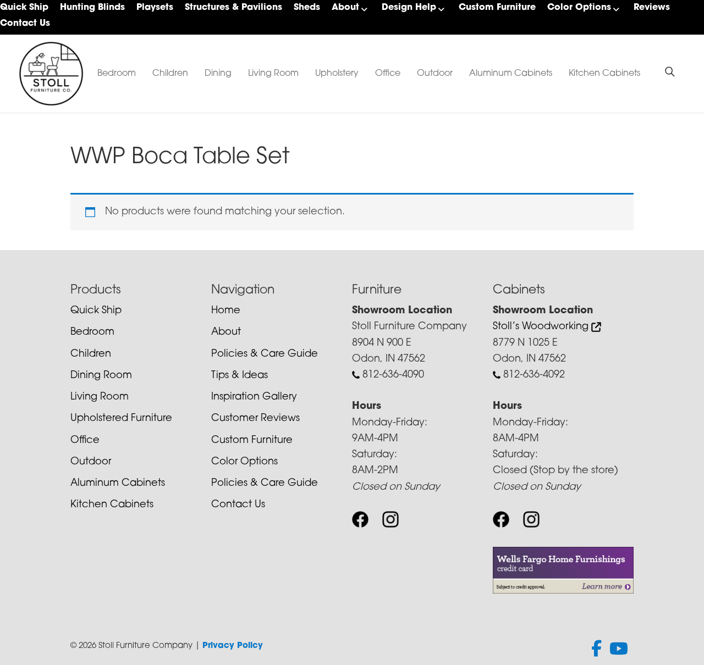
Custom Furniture (497, 7)
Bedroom (116, 73)
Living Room (273, 73)
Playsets (154, 7)
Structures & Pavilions (233, 7)
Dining (218, 73)
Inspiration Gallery (254, 397)
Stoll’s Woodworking (542, 327)
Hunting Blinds (92, 7)
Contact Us (25, 23)
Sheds (307, 7)
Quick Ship (24, 7)
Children (170, 73)
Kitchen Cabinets (604, 73)
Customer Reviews (255, 419)
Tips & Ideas (239, 376)
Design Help (409, 7)
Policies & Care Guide (264, 354)
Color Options (579, 7)
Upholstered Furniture (121, 419)
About (345, 7)
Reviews (652, 7)
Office (387, 73)
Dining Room (101, 376)
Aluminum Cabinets (510, 73)
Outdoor (435, 73)
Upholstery (337, 73)
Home (225, 311)
